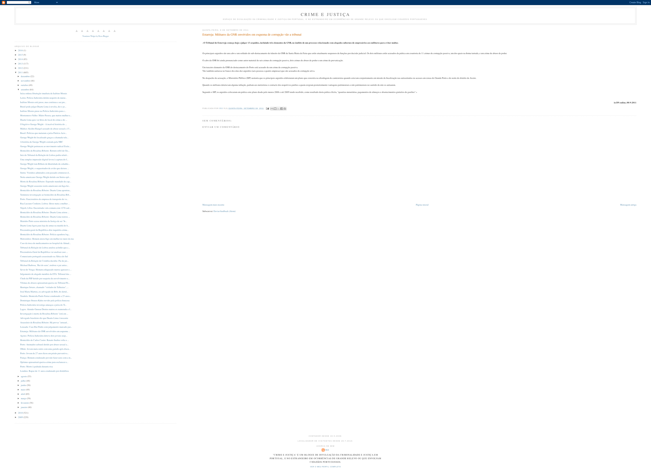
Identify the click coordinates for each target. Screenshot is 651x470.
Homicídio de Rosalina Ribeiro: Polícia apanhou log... (45, 234)
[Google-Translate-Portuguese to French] (82, 32)
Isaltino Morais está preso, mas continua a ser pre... (43, 102)
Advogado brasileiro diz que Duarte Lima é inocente (44, 318)
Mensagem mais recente (213, 204)
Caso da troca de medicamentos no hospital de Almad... (45, 243)
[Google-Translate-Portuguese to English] (103, 32)
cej (327, 450)
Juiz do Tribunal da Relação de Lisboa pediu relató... (44, 155)
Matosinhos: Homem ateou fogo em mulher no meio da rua (47, 238)
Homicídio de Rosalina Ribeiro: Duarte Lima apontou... (45, 190)
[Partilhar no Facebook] (281, 108)
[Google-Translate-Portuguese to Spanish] (114, 32)
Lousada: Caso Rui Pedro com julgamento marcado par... (46, 326)
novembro (26, 80)
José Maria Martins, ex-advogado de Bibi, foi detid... (44, 291)
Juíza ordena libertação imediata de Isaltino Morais (43, 93)
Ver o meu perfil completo (325, 467)
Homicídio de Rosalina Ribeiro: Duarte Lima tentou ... (45, 216)
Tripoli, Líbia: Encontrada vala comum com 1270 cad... (45, 207)
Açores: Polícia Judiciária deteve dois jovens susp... (43, 335)
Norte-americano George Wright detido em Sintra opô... (45, 177)
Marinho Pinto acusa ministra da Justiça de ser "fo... (43, 221)
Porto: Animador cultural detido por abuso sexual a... (44, 344)
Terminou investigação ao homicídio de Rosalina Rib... (45, 194)
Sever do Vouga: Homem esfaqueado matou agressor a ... (46, 269)
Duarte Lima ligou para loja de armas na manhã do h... (44, 225)
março (24, 398)
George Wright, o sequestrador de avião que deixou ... (44, 168)
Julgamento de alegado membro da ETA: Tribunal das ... (45, 273)
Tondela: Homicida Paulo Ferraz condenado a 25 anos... (45, 296)
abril (23, 393)
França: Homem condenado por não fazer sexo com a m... (46, 357)
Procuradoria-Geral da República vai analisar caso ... (44, 251)
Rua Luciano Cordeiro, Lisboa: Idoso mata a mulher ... (45, 203)
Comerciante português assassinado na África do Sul (44, 256)
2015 (20, 54)
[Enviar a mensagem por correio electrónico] (267, 108)
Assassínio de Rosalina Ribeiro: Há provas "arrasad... (44, 322)
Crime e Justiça (325, 14)
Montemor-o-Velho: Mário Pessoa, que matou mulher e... (46, 115)
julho (23, 380)
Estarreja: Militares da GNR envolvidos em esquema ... (45, 331)
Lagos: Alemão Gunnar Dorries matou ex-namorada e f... (45, 309)
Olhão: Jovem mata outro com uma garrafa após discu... (45, 348)
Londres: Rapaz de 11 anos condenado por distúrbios (44, 370)
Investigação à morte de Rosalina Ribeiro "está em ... (44, 313)
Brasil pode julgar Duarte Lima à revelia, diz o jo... (43, 106)
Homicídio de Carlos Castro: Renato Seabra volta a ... (44, 340)
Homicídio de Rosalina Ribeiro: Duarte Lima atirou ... (44, 212)
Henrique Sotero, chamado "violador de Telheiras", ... (44, 287)
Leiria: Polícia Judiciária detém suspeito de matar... (43, 97)
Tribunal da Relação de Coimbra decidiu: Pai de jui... (44, 260)
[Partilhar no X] (278, 108)
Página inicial (422, 204)
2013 (20, 63)
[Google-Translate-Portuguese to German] (87, 32)
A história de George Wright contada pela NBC (41, 141)
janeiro (24, 407)
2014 (20, 59)
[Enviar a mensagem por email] (272, 108)
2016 (20, 50)
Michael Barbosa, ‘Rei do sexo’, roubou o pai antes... (44, 265)
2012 (20, 67)
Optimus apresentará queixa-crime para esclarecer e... (44, 362)
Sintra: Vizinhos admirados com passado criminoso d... (45, 172)
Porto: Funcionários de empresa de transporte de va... (44, 199)
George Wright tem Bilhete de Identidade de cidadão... (45, 163)
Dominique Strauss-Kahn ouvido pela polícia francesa (45, 300)
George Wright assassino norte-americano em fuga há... (45, 185)
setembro (25, 89)
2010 (20, 412)
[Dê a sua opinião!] (275, 108)
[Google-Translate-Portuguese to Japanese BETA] (98, 32)
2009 (20, 417)
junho (24, 385)
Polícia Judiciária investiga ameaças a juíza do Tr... (43, 304)
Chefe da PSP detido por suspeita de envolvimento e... (45, 278)
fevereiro (25, 402)
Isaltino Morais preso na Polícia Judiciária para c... (43, 111)
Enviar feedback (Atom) (224, 211)
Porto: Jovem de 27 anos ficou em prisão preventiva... (44, 353)
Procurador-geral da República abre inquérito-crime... (44, 229)
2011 (20, 72)
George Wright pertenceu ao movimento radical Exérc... (45, 146)
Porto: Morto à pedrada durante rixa (36, 366)
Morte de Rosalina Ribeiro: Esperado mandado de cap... (45, 181)
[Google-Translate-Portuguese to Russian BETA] (109, 32)
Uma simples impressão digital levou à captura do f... (44, 159)
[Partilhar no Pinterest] (285, 108)
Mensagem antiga (628, 204)
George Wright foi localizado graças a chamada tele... (44, 137)
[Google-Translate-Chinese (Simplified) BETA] (76, 32)
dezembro (25, 76)
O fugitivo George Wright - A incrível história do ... (43, 124)
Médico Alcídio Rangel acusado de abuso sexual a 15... (45, 128)
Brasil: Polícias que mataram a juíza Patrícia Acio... (43, 133)
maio (23, 389)
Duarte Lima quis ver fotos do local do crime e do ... (43, 119)
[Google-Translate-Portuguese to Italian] (93, 32)
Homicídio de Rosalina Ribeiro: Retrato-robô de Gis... (45, 150)
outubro (25, 85)
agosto (24, 376)
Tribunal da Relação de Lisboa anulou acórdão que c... (45, 247)
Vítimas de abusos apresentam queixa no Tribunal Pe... (45, 282)
